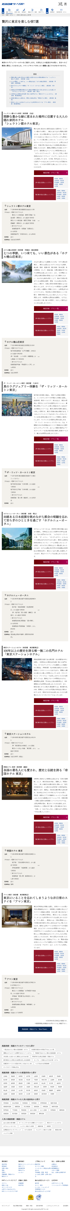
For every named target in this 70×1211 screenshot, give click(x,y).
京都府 (13, 1087)
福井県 (59, 1083)
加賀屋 (49, 1126)
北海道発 (56, 180)
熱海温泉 (36, 1106)
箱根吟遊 (40, 1126)
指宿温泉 (32, 1113)
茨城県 (59, 1076)
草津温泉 (34, 1103)
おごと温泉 (43, 1110)
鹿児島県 (44, 1094)
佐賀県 (5, 1094)
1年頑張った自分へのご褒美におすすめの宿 (15, 1056)
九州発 (56, 186)
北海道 (5, 1076)
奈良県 (21, 1087)
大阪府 (28, 1087)
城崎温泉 (61, 1110)
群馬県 (13, 1079)
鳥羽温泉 (6, 1110)
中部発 (56, 178)
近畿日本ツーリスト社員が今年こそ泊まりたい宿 (17, 1063)
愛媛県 (51, 1090)
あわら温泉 (33, 1110)
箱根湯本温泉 (7, 1106)
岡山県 (5, 1090)
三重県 (28, 1083)
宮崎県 (36, 1094)
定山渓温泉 (15, 1103)
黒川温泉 (14, 1113)
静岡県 (13, 1083)
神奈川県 (44, 1079)
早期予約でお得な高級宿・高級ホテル (43, 1056)
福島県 (51, 1076)
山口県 (21, 1090)
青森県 (13, 1076)
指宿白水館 (58, 1129)
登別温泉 (6, 1103)
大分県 (28, 1094)
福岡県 (59, 1090)
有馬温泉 (53, 1110)
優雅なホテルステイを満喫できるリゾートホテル (17, 1053)
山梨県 (52, 1079)
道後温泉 (6, 1113)
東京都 (21, 1079)
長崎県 (13, 1094)
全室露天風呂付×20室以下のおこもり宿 (42, 1049)
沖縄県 (52, 1094)
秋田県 (21, 1076)
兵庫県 (45, 1087)
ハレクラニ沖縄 (7, 1133)
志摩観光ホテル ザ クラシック (12, 1129)
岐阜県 (36, 1083)
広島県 (13, 1090)
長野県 (5, 1083)
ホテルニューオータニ (9, 1126)
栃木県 (5, 1079)
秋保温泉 (25, 1103)
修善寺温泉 (55, 1106)
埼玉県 (28, 1079)
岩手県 (28, 1076)
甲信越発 (56, 182)
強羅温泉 (17, 1106)
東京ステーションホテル (54, 1122)
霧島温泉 (41, 1113)
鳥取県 (52, 1087)
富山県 (43, 1083)
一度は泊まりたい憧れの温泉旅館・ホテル (15, 1049)
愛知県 (21, 1083)
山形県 (36, 1076)
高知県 (43, 1090)
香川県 (28, 1090)
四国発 (61, 184)
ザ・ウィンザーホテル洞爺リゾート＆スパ (31, 1122)
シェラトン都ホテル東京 (27, 1126)
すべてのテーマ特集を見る (11, 1067)
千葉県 (36, 1079)
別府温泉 (23, 1113)
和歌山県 (36, 1087)
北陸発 (62, 182)
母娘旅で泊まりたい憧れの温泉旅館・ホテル (48, 1053)
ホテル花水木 (28, 1129)
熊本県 (21, 1094)
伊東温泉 (45, 1106)
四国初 (61, 712)
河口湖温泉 (27, 1106)
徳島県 (36, 1090)
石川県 (51, 1083)
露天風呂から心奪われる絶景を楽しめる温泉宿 (16, 1060)
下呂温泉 (14, 1110)
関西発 (61, 178)
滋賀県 (5, 1087)
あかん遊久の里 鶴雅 (9, 1122)
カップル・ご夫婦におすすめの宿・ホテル (46, 1060)
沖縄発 (63, 198)
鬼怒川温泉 (53, 1103)
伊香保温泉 (43, 1103)
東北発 (62, 180)
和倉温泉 (23, 1110)
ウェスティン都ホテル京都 (43, 1129)
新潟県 (60, 1079)
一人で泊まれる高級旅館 (42, 1063)
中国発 (56, 184)
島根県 (60, 1087)
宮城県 (43, 1076)
